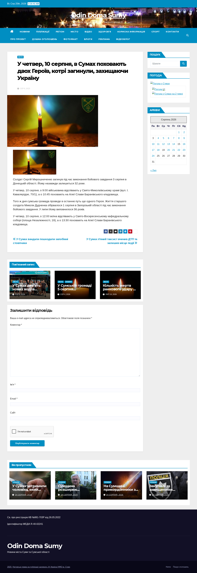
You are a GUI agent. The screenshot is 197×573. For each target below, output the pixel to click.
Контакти (172, 31)
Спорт (155, 31)
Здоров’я (104, 31)
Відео (88, 31)
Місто (74, 31)
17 (153, 150)
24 (153, 156)
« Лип (153, 170)
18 (158, 150)
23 (184, 150)
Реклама (104, 39)
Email (13, 398)
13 (168, 144)
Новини (25, 31)
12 (163, 144)
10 (153, 144)
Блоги (88, 39)
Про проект (18, 39)
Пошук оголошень (181, 567)
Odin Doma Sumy (98, 15)
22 (179, 150)
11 (158, 144)
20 (168, 150)
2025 (9, 567)
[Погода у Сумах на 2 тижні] (167, 93)
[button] (187, 35)
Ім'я (12, 384)
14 (173, 144)
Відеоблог (123, 39)
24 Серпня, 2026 (23, 495)
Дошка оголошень (44, 39)
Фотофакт (70, 39)
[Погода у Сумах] (160, 83)
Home (168, 567)
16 (184, 144)
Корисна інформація (131, 31)
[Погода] (158, 89)
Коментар (16, 325)
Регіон (60, 31)
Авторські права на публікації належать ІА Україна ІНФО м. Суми (41, 567)
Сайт (12, 412)
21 (173, 150)
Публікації (42, 31)
